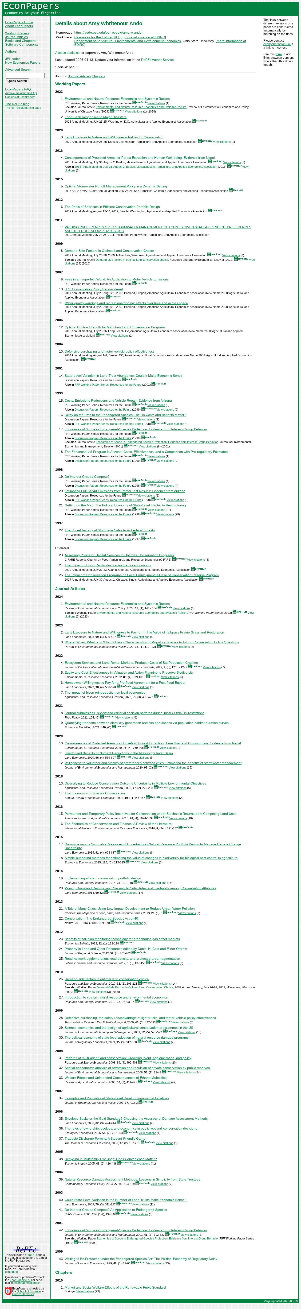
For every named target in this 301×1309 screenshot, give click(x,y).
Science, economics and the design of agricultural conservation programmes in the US (129, 1027)
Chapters (98, 76)
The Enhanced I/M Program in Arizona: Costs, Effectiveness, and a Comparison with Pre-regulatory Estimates (146, 452)
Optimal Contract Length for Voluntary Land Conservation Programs (115, 327)
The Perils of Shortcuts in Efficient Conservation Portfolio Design (112, 207)
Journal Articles (16, 37)
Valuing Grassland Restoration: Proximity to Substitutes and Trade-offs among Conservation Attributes (140, 888)
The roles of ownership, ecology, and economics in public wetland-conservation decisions (131, 1128)
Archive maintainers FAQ (21, 93)
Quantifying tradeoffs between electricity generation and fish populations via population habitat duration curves (147, 723)
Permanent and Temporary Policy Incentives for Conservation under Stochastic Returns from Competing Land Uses (150, 814)
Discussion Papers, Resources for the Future (103, 409)
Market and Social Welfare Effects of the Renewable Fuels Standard (115, 1287)
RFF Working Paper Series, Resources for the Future (108, 384)
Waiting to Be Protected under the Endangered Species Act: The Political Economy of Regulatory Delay (141, 1259)
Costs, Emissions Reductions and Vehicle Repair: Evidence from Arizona (118, 400)
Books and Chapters (20, 41)
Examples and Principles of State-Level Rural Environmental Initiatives (117, 1098)
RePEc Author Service (157, 60)
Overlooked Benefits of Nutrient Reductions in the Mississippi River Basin (119, 753)
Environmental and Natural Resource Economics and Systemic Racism (117, 99)
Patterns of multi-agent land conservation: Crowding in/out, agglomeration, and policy (128, 1058)
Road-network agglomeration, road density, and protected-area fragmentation (122, 958)
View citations (156, 103)
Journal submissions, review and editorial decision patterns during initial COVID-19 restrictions (134, 713)
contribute (11, 1271)
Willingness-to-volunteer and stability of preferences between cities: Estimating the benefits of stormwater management (153, 763)
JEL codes (12, 59)
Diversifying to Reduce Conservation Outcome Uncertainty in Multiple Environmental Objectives (135, 783)
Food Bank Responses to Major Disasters (96, 117)
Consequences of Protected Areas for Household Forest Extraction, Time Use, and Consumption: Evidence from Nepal (153, 743)
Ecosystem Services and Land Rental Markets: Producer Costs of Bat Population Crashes (131, 662)
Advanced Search (18, 69)
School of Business (29, 1291)
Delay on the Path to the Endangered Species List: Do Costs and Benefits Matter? (125, 415)
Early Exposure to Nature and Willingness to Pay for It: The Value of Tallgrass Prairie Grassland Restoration (144, 632)
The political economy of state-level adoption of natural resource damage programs (127, 1037)
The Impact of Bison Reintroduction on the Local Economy (108, 565)
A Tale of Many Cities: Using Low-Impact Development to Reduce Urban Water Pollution (130, 908)
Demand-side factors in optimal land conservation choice (132, 259)
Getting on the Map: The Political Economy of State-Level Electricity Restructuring (125, 505)
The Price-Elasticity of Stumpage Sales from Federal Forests (110, 530)
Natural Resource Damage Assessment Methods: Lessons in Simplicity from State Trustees (132, 1179)
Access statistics (67, 52)
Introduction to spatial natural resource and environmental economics (116, 997)
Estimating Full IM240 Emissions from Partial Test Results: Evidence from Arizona (125, 491)
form (279, 54)
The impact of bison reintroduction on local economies (105, 692)
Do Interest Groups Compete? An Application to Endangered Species (116, 1210)
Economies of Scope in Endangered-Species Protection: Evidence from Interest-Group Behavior (136, 429)
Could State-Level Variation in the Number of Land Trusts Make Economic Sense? (125, 1200)
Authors (11, 51)
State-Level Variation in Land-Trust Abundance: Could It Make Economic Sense (123, 375)
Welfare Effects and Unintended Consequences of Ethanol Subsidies (115, 1078)
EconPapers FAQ (18, 89)
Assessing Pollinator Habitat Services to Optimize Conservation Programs (119, 555)
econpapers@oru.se (277, 44)
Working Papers (17, 33)
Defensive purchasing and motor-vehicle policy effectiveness (109, 351)
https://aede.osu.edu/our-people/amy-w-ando (108, 32)
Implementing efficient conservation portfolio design (103, 878)
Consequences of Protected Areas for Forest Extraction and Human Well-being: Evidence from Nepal (140, 157)
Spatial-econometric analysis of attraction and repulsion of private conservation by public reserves (137, 1068)
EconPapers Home (19, 22)
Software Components (21, 44)
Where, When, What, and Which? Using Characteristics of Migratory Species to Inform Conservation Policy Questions (152, 642)
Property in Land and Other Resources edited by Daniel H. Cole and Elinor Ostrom (126, 949)
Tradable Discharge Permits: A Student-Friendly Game (105, 1138)
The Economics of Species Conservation (95, 793)
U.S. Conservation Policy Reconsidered (94, 289)
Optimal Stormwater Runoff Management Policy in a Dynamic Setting (116, 186)
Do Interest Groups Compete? (87, 476)
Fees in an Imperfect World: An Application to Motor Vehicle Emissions (117, 279)
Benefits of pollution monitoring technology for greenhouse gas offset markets (122, 939)
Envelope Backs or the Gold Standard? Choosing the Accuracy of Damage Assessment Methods (136, 1118)
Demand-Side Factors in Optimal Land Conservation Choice (109, 250)
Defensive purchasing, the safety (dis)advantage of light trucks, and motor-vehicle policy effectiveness (140, 1018)
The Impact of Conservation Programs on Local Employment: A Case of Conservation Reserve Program (142, 575)
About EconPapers (19, 26)
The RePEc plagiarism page (23, 107)
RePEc (32, 1255)
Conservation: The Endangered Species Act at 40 (101, 918)
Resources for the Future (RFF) (98, 37)
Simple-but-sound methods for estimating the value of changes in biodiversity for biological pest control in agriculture (151, 858)
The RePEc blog (17, 104)
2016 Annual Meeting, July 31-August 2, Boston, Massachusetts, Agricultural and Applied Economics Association (146, 166)
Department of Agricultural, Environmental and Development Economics (127, 41)
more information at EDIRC (145, 37)
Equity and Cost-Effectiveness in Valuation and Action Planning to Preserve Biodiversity (129, 672)
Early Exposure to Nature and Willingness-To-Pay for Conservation (114, 137)
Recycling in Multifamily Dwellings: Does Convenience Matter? (111, 1159)
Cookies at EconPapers (20, 97)
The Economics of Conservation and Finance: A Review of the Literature (118, 824)
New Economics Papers (22, 62)
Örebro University (23, 1294)
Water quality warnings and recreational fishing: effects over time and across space (126, 303)
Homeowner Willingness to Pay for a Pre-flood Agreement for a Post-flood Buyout (125, 682)
